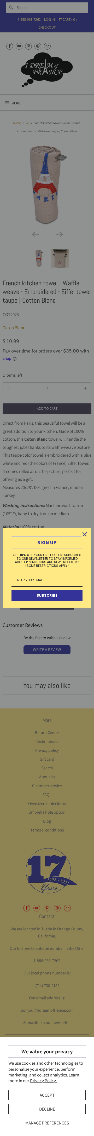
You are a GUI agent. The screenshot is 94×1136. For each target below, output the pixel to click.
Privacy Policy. (43, 1081)
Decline (47, 1109)
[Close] (84, 534)
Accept (47, 1095)
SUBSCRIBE (47, 595)
